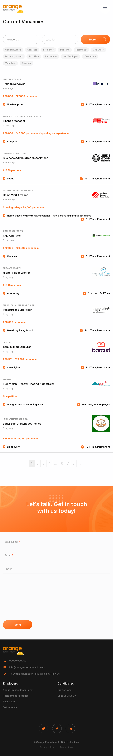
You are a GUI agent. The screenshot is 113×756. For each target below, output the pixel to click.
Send (17, 624)
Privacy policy (47, 747)
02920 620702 (17, 660)
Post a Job (9, 701)
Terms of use (66, 747)
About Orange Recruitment (18, 690)
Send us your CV (67, 695)
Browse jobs (64, 690)
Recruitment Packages (15, 695)
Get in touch (10, 707)
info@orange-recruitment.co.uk (27, 667)
